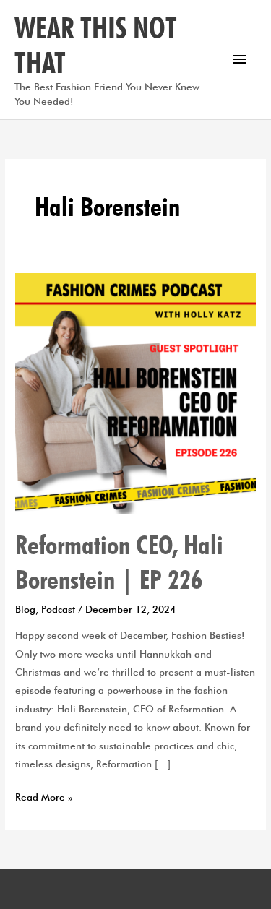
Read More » (43, 795)
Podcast (58, 609)
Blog (25, 609)
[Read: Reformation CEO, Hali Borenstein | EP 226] (135, 392)
